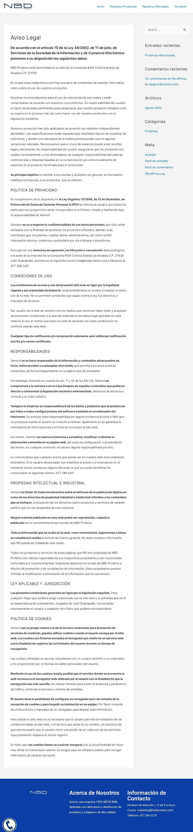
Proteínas (151, 131)
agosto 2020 (153, 108)
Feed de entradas (156, 161)
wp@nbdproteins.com (163, 84)
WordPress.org (155, 173)
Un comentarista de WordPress (165, 78)
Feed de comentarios (159, 167)
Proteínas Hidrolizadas (160, 55)
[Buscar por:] (167, 29)
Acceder (150, 154)
